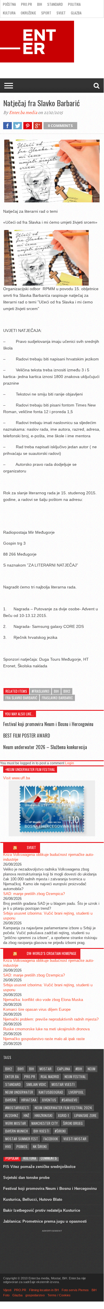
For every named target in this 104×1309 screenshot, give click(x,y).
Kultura (9, 12)
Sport (46, 12)
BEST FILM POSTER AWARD (26, 735)
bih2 (66, 691)
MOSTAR (45, 1068)
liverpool (76, 1092)
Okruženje (28, 12)
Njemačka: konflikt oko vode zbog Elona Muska (43, 1000)
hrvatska (28, 1099)
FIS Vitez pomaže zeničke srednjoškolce (39, 1166)
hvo (8, 1146)
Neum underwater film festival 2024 (63, 1107)
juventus (49, 1099)
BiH (39, 4)
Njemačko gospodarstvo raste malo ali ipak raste (44, 1039)
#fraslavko (40, 691)
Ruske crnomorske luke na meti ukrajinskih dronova (46, 1029)
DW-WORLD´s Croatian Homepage (51, 953)
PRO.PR (26, 4)
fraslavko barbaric (57, 697)
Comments (49, 1158)
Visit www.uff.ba (16, 778)
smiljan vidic (36, 1084)
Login (69, 763)
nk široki (40, 1146)
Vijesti (7, 1290)
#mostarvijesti (17, 1107)
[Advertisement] (52, 1246)
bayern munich (16, 1130)
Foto (6, 1295)
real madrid (50, 1076)
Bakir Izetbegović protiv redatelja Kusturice (41, 1210)
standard (13, 1084)
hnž (26, 1115)
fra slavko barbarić (21, 697)
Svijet (61, 12)
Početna (9, 4)
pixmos (21, 1146)
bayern (10, 1099)
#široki (60, 1130)
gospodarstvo (35, 1295)
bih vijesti (41, 1130)
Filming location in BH (44, 1290)
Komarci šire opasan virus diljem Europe (37, 1009)
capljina (63, 1068)
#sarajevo (69, 1099)
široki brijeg (73, 1123)
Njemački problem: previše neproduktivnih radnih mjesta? (51, 1019)
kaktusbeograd (51, 1092)
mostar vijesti (63, 1084)
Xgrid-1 (63, 1115)
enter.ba (12, 1076)
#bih (78, 1068)
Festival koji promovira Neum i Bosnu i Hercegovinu (48, 724)
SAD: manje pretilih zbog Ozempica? (34, 894)
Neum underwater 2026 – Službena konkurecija (45, 747)
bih (56, 691)
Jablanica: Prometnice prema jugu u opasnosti (45, 1221)
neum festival (75, 1076)
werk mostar (15, 1123)
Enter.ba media (23, 112)
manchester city (44, 1123)
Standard (55, 4)
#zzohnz (11, 1115)
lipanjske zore (85, 1115)
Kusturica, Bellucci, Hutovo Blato (32, 1199)
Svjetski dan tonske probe (26, 1177)
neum (91, 1068)
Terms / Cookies (59, 1295)
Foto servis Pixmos (75, 1290)
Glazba (76, 12)
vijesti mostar (74, 1138)
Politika (74, 4)
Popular (12, 1158)
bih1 (21, 1068)
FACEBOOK (51, 1138)
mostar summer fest (21, 1138)
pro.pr (29, 1076)
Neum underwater (19, 1092)
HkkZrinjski (43, 1115)
